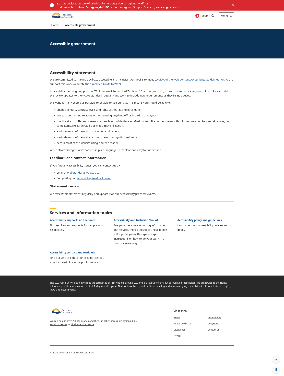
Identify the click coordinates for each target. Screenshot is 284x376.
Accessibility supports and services (72, 220)
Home (55, 25)
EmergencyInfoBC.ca (99, 7)
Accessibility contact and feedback (72, 252)
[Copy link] (276, 370)
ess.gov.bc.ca (169, 7)
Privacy (177, 335)
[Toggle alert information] (197, 16)
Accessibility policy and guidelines (199, 220)
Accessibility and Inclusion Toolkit (136, 220)
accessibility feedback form (94, 178)
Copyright (213, 323)
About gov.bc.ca (182, 323)
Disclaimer (179, 329)
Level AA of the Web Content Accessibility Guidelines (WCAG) (191, 79)
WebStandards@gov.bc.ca (83, 172)
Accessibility (214, 317)
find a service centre (82, 324)
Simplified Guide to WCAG (106, 84)
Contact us (213, 329)
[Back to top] (276, 359)
